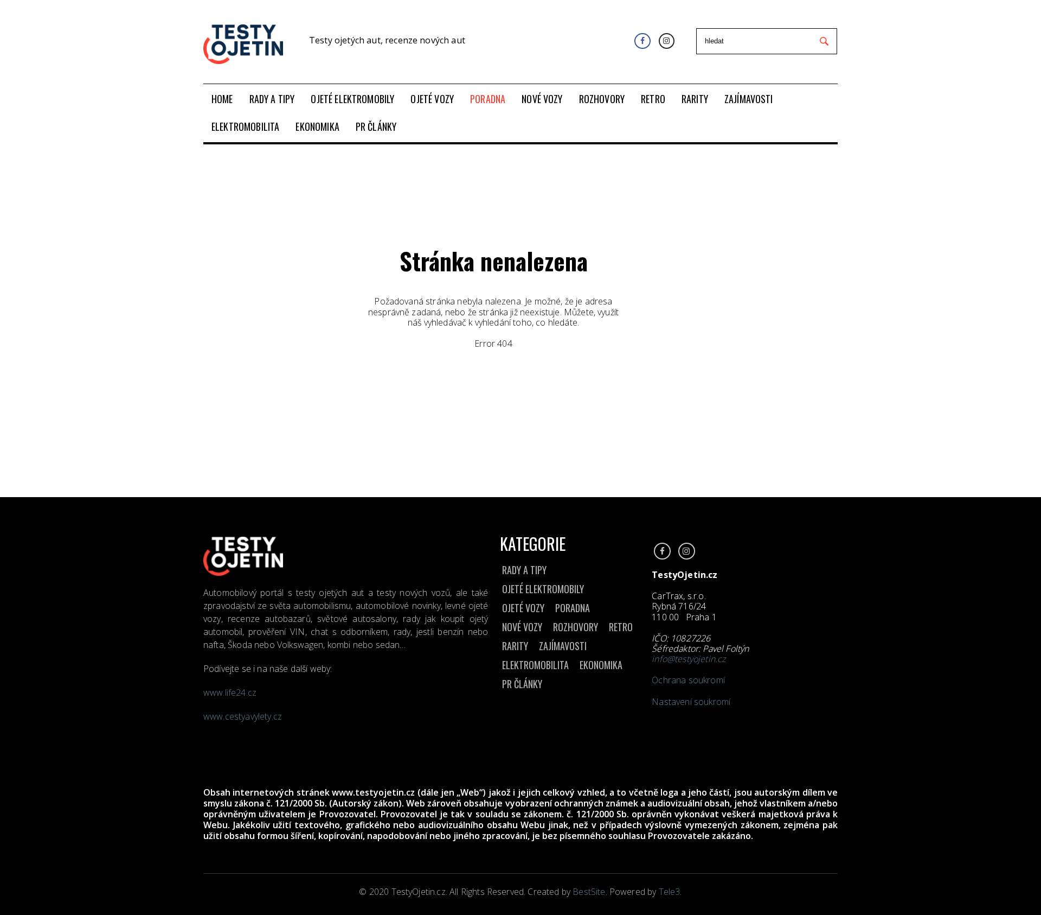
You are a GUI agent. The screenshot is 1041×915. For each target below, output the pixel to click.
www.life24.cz (229, 692)
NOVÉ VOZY (522, 627)
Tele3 (669, 892)
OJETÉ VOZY (523, 608)
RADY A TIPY (524, 570)
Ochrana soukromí (688, 680)
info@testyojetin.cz (688, 659)
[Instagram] (666, 41)
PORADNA (572, 608)
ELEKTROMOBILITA (535, 665)
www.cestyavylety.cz (243, 716)
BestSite (589, 892)
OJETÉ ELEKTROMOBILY (543, 589)
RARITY (515, 646)
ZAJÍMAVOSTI (563, 646)
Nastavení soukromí (691, 702)
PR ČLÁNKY (522, 684)
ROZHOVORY (575, 627)
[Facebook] (642, 41)
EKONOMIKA (601, 665)
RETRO (621, 627)
